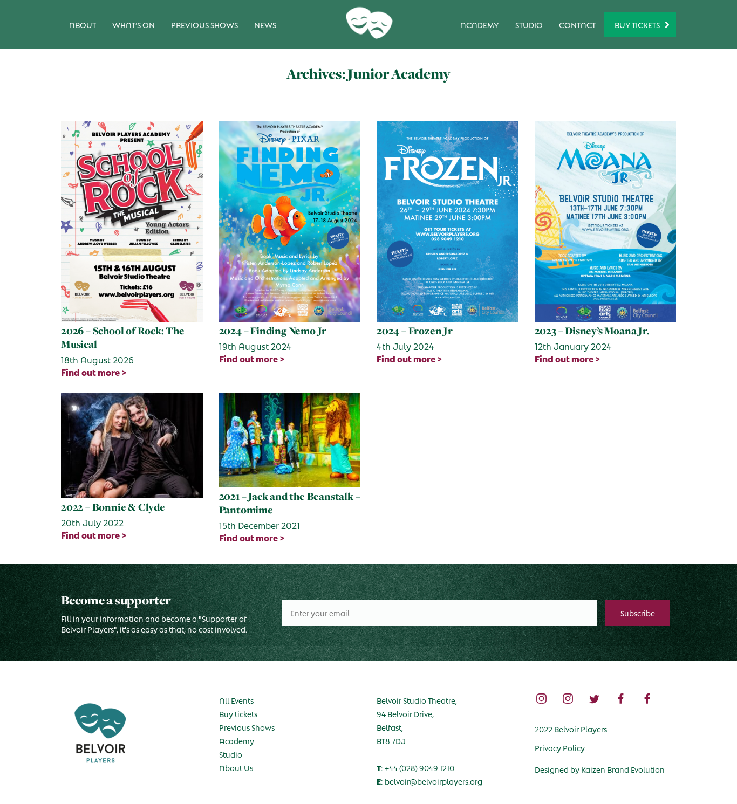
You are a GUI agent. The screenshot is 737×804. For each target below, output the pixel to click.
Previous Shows (204, 24)
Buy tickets (238, 713)
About (82, 24)
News (265, 24)
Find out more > (94, 372)
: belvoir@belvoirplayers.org (429, 780)
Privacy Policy (560, 747)
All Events (236, 700)
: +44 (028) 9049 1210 (415, 767)
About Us (236, 767)
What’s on (133, 24)
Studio (529, 24)
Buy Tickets (637, 24)
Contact (577, 24)
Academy (479, 24)
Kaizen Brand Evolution (623, 769)
